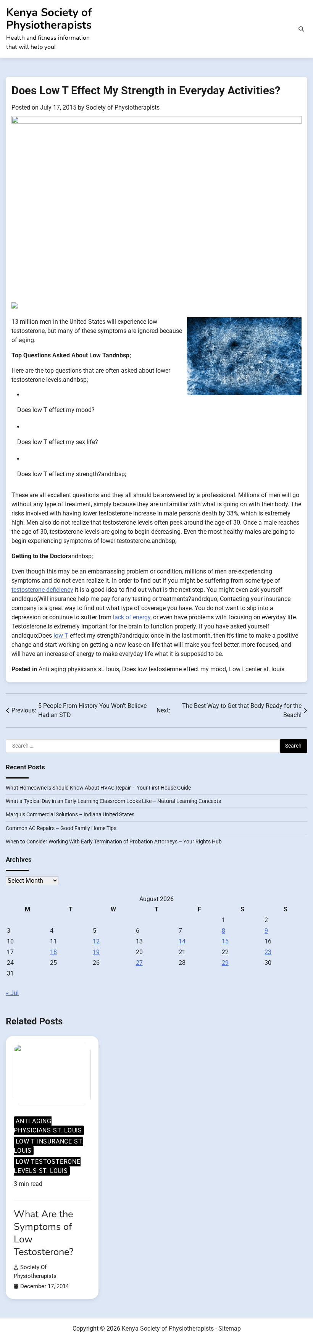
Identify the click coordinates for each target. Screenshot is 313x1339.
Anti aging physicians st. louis (79, 669)
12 (96, 941)
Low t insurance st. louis (48, 1146)
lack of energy (131, 617)
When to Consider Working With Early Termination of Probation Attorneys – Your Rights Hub (114, 841)
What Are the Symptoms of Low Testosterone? (43, 1232)
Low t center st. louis (256, 669)
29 (225, 962)
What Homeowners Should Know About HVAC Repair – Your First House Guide (98, 788)
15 (225, 941)
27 (139, 962)
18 (53, 952)
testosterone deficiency (42, 589)
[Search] (301, 29)
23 (268, 952)
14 (182, 941)
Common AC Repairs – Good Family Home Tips (61, 828)
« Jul (12, 993)
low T (60, 635)
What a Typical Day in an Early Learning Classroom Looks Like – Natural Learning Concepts (113, 801)
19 (96, 952)
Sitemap (229, 1328)
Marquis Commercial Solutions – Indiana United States (70, 814)
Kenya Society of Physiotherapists (49, 18)
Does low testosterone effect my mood (174, 669)
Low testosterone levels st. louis (47, 1166)
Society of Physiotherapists (123, 107)
